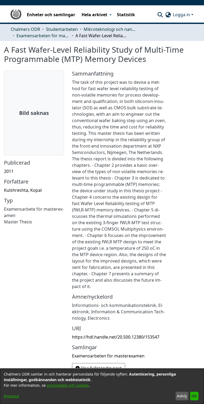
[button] (160, 14)
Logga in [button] (182, 15)
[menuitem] (96, 14)
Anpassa (11, 395)
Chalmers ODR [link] (25, 29)
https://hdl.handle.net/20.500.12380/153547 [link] (115, 337)
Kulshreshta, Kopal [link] (23, 190)
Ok (194, 395)
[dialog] (102, 386)
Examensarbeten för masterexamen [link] (43, 36)
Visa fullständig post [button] (101, 368)
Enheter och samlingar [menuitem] (51, 15)
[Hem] (16, 14)
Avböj (182, 395)
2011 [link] (9, 171)
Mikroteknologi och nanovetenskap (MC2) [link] (110, 29)
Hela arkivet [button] (94, 15)
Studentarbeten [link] (62, 29)
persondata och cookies (68, 385)
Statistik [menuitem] (126, 15)
